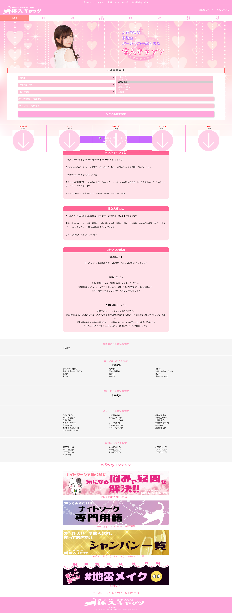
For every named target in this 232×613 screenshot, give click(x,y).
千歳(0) (65, 374)
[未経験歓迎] (165, 79)
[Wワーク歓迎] (165, 84)
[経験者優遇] (165, 82)
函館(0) (112, 374)
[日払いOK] (165, 77)
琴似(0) (158, 369)
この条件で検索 (116, 114)
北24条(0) (112, 369)
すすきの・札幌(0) (70, 369)
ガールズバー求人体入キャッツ (112, 609)
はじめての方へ (206, 10)
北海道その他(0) (161, 376)
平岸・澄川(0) (114, 371)
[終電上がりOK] (165, 87)
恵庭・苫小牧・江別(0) (164, 371)
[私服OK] (165, 92)
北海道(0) (66, 348)
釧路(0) (112, 376)
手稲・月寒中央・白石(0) (72, 371)
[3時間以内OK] (165, 89)
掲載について (222, 10)
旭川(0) (158, 374)
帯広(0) (65, 376)
